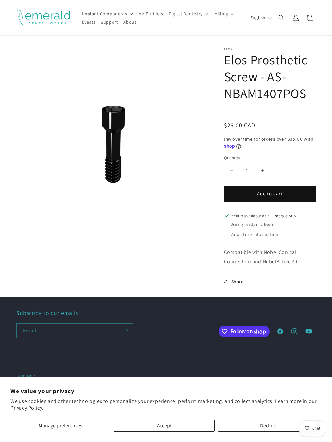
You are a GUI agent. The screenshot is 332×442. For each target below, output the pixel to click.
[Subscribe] (125, 330)
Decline (268, 425)
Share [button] (237, 281)
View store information (255, 234)
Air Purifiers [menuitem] (151, 14)
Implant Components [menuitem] (104, 14)
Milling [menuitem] (221, 14)
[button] (281, 18)
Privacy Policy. (27, 407)
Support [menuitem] (109, 22)
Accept (164, 425)
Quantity (232, 157)
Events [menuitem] (89, 22)
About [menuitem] (129, 22)
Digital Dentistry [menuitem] (186, 14)
